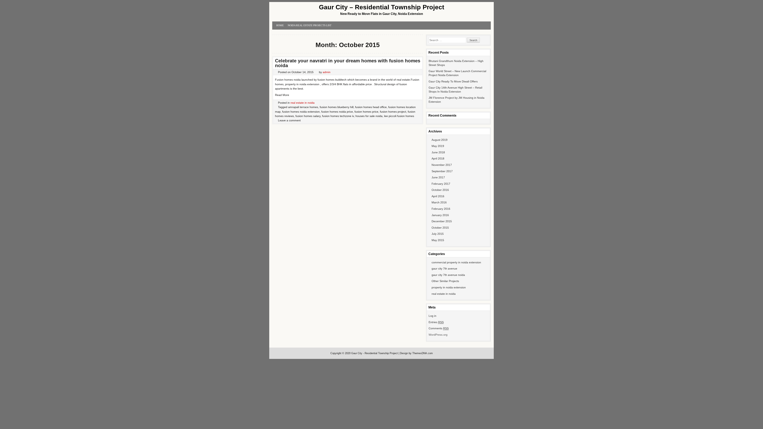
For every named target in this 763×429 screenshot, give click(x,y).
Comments (439, 328)
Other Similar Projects (445, 281)
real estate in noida (302, 102)
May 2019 (438, 146)
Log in (432, 315)
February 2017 (441, 183)
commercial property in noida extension (456, 262)
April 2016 (438, 196)
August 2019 (439, 139)
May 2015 (438, 240)
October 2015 (440, 227)
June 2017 (438, 177)
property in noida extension (449, 287)
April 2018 (438, 158)
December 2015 (442, 221)
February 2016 (441, 208)
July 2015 (438, 233)
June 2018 (438, 152)
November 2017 (442, 164)
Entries (436, 322)
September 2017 (442, 171)
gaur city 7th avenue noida (448, 274)
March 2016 (439, 202)
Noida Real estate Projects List (309, 25)
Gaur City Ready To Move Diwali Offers (453, 81)
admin (326, 72)
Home (280, 25)
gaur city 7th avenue (444, 268)
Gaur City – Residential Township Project (381, 7)
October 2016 (440, 189)
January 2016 (440, 215)
